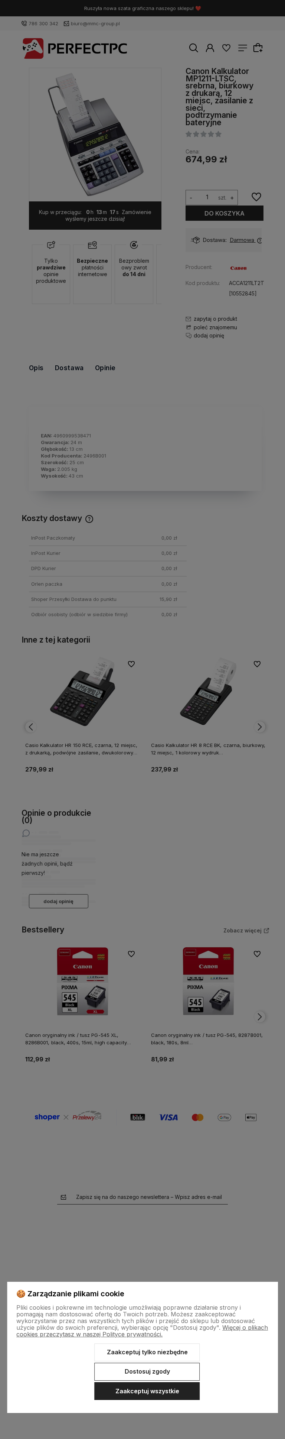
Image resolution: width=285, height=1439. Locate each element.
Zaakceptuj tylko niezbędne (147, 1352)
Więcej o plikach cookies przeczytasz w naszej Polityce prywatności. (142, 1331)
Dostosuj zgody (147, 1371)
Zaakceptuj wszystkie (147, 1391)
